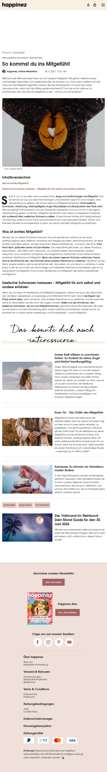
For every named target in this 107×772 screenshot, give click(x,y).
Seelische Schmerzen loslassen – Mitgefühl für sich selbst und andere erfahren (43, 188)
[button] (53, 182)
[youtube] (69, 642)
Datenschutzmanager (38, 718)
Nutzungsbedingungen (39, 704)
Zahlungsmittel (33, 733)
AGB (26, 709)
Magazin (7, 53)
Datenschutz (30, 694)
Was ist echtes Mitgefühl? (15, 183)
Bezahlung (29, 682)
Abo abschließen (67, 612)
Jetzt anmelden (53, 582)
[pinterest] (59, 642)
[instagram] (48, 642)
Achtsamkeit (42, 505)
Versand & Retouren (37, 671)
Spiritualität (19, 53)
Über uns (28, 662)
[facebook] (37, 642)
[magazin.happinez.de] (14, 5)
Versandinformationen (35, 680)
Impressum (29, 697)
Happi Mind (25, 505)
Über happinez (33, 657)
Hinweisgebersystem (37, 726)
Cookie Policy (31, 712)
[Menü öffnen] (103, 5)
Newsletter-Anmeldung (36, 665)
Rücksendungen (32, 677)
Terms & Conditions (36, 689)
